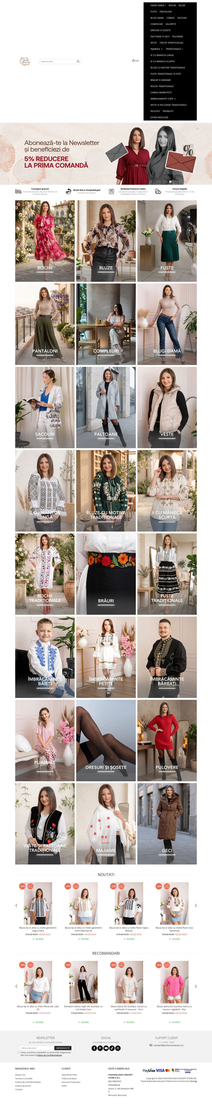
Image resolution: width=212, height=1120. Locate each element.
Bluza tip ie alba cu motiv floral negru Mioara (128, 929)
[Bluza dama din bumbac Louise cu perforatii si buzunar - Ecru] (129, 982)
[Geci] (167, 824)
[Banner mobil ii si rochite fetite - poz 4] (106, 657)
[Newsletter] (106, 154)
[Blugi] (167, 324)
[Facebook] (94, 1048)
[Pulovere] (167, 740)
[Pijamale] (45, 740)
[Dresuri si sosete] (106, 740)
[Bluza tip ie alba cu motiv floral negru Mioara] (129, 903)
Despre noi (20, 1074)
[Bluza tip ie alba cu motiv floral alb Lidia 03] (38, 982)
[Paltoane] (106, 407)
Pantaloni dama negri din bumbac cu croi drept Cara (83, 1008)
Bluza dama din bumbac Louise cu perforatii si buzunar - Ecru (129, 1008)
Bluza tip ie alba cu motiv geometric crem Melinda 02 (83, 929)
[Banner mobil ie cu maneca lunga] (45, 491)
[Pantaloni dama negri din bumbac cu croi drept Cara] (83, 982)
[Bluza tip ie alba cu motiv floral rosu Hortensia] (174, 903)
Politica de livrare (23, 1085)
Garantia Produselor (71, 1082)
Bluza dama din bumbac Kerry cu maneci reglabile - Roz (174, 1008)
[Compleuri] (106, 324)
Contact (19, 1089)
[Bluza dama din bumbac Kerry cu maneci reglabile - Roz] (174, 982)
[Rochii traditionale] (45, 574)
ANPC (64, 1085)
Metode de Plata (69, 1074)
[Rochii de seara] (45, 241)
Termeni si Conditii (23, 1078)
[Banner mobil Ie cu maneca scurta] (167, 491)
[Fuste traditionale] (167, 574)
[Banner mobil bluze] (106, 491)
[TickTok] (112, 1048)
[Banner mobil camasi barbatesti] (167, 657)
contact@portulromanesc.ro (168, 1045)
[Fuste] (167, 241)
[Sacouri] (45, 407)
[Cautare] (78, 61)
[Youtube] (106, 1048)
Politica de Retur (69, 1078)
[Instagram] (118, 1048)
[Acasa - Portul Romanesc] (24, 61)
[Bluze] (106, 241)
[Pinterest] (100, 1048)
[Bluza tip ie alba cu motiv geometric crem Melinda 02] (83, 903)
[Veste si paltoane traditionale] (45, 824)
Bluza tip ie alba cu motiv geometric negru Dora (38, 929)
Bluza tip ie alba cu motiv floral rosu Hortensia (174, 929)
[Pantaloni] (45, 324)
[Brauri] (106, 574)
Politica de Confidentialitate (49, 1055)
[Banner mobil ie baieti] (45, 657)
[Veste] (167, 407)
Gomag (193, 1081)
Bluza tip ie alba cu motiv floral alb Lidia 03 (38, 1008)
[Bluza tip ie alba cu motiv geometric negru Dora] (38, 903)
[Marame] (106, 824)
